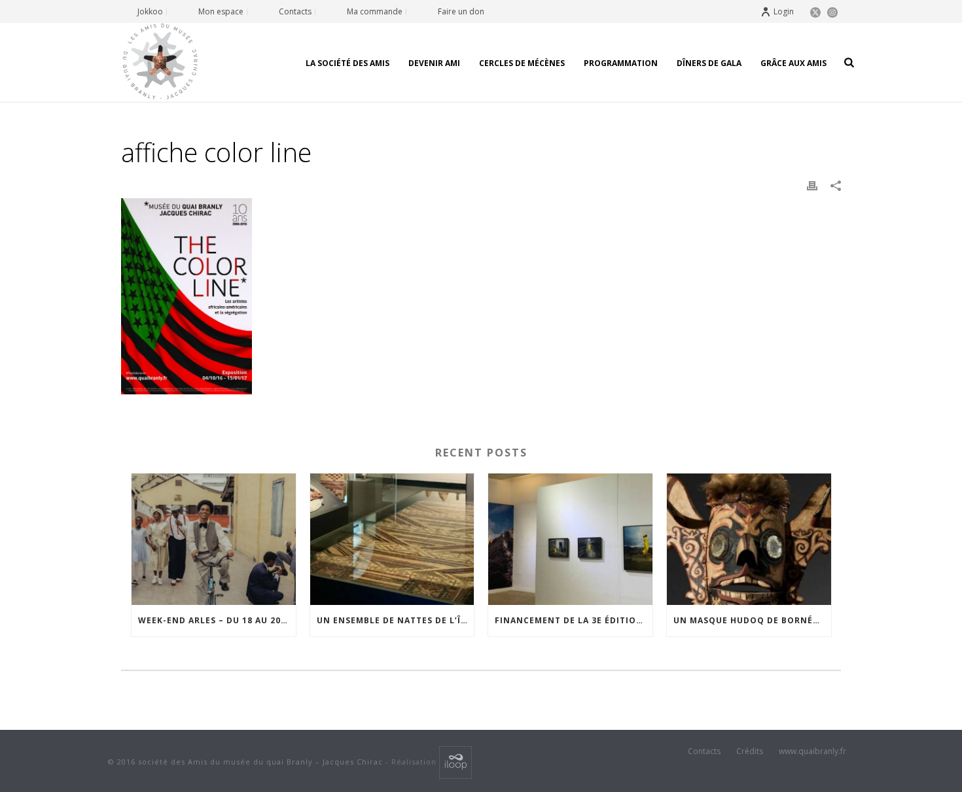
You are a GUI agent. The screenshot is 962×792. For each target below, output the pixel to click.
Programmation (621, 63)
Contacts (704, 751)
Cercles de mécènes (522, 63)
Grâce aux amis (793, 63)
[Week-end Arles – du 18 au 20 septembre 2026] (214, 539)
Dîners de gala (709, 63)
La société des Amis (347, 63)
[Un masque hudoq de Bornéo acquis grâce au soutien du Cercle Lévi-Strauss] (749, 539)
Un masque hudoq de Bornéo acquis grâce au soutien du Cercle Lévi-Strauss (752, 620)
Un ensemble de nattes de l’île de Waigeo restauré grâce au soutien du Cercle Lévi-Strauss (395, 620)
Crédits (749, 751)
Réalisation (415, 761)
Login (784, 11)
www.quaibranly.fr (812, 751)
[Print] (812, 185)
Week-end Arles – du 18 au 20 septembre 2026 (217, 620)
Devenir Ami (434, 63)
